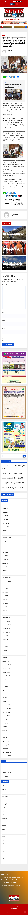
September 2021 (6, 719)
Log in (4, 765)
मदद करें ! (4, 825)
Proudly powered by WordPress (9, 906)
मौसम (3, 836)
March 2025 (5, 566)
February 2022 (6, 701)
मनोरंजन (4, 829)
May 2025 (5, 559)
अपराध (3, 785)
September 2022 (6, 675)
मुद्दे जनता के (4, 833)
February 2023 (6, 657)
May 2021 (5, 734)
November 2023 (6, 625)
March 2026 (5, 523)
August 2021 (5, 723)
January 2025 (6, 574)
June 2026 (5, 512)
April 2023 (5, 650)
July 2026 (5, 508)
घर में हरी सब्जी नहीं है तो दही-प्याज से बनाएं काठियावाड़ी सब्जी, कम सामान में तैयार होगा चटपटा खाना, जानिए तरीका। (13, 467)
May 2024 (5, 603)
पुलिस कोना (4, 818)
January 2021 (6, 748)
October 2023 (6, 628)
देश (3, 811)
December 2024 (6, 577)
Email (4, 320)
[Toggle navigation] (13, 27)
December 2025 (6, 534)
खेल (3, 800)
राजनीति (4, 840)
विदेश (3, 851)
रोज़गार (3, 847)
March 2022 (5, 697)
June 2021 (5, 730)
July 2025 (5, 552)
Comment (5, 284)
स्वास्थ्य (4, 862)
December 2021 (6, 708)
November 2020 (6, 755)
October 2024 (6, 585)
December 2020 (6, 752)
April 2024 (5, 606)
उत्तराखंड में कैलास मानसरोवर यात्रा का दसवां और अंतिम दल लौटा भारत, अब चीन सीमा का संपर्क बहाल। (13, 235)
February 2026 (6, 526)
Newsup (22, 906)
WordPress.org (6, 776)
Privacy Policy (5, 912)
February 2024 (6, 614)
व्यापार (3, 855)
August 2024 (5, 592)
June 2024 (5, 599)
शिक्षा (3, 858)
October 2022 (6, 672)
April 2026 (5, 519)
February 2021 (6, 745)
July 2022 (5, 683)
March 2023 (5, 654)
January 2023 (6, 661)
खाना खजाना (5, 796)
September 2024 (6, 588)
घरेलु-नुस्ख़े (4, 804)
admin (10, 50)
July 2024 (5, 596)
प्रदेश (3, 35)
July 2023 (5, 639)
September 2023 (6, 632)
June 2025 (5, 556)
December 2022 (6, 665)
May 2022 (5, 690)
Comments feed (6, 772)
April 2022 (5, 694)
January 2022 (6, 705)
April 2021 (5, 737)
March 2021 (5, 741)
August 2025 (5, 548)
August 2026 (5, 505)
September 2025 (6, 545)
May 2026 (5, 516)
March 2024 (5, 610)
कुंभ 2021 (4, 789)
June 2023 (5, 643)
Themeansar (13, 908)
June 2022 (5, 686)
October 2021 (6, 715)
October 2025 (6, 541)
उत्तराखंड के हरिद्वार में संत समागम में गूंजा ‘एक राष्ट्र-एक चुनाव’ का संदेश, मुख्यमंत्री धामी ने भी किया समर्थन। (14, 250)
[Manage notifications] (25, 912)
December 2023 (6, 621)
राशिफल (4, 844)
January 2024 (6, 617)
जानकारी (4, 807)
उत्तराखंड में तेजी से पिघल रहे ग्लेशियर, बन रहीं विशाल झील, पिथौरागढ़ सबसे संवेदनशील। (13, 265)
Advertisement (12, 912)
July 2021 (5, 726)
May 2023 (5, 646)
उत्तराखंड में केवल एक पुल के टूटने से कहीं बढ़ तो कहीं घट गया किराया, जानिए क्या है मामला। (9, 201)
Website (4, 328)
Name (4, 312)
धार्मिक (3, 815)
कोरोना (3, 793)
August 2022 (5, 679)
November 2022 (6, 668)
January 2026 (6, 530)
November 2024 (6, 581)
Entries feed (5, 769)
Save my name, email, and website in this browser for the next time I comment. (13, 340)
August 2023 (5, 636)
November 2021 (6, 712)
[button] (23, 27)
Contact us (18, 912)
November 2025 (6, 537)
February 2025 (6, 570)
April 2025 (5, 563)
